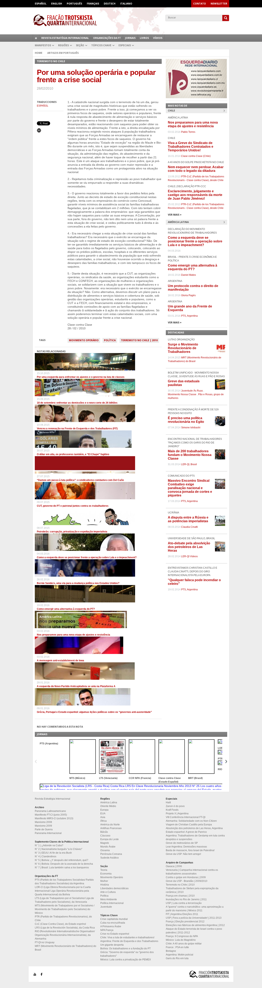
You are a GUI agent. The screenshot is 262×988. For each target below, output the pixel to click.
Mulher (104, 881)
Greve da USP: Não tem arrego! (183, 854)
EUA (102, 813)
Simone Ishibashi (190, 427)
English (56, 3)
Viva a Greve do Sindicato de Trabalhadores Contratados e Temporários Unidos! (190, 146)
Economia (106, 873)
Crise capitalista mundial (114, 919)
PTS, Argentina (189, 315)
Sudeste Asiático (109, 857)
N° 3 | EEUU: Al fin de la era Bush (53, 852)
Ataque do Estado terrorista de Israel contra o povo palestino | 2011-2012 (194, 930)
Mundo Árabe (107, 846)
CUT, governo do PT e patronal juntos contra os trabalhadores (72, 505)
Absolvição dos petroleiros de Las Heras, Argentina (194, 828)
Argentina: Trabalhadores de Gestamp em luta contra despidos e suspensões (195, 837)
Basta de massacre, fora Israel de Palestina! (190, 850)
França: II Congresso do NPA (182, 936)
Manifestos (43, 45)
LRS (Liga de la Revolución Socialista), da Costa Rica (65, 927)
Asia (102, 817)
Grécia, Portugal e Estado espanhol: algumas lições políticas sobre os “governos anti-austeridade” (94, 712)
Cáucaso (105, 835)
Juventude (106, 906)
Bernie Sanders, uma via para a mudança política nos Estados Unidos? (78, 583)
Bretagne (171, 951)
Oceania (105, 850)
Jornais (130, 38)
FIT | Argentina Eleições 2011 (182, 914)
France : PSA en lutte (177, 947)
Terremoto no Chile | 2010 (139, 340)
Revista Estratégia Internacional (65, 38)
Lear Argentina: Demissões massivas (186, 846)
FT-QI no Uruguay (44, 942)
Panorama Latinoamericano (50, 811)
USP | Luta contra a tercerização (184, 903)
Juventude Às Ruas (192, 390)
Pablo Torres (188, 132)
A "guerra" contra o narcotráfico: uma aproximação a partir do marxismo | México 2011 (195, 908)
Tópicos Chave (101, 45)
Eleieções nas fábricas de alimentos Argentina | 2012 (195, 925)
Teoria (103, 870)
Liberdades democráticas (114, 888)
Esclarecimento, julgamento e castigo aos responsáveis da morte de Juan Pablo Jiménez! (195, 194)
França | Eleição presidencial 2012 (185, 921)
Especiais (125, 45)
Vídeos (157, 38)
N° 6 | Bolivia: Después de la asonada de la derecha (64, 863)
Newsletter (219, 3)
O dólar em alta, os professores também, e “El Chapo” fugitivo (73, 454)
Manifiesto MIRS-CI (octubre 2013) (54, 818)
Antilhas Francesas (111, 828)
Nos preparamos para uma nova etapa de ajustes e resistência (73, 634)
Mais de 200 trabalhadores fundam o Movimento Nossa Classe (189, 454)
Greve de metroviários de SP (182, 843)
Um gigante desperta (112, 944)
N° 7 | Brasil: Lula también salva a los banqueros (62, 867)
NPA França (106, 930)
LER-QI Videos (189, 556)
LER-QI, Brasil (189, 464)
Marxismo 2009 (43, 825)
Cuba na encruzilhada (112, 922)
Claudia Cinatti (189, 527)
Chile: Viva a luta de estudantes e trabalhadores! (127, 937)
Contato (199, 3)
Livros (144, 38)
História (104, 884)
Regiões (63, 45)
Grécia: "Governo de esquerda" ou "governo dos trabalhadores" (127, 954)
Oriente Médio (108, 806)
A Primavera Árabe (110, 926)
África (103, 820)
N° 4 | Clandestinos (45, 856)
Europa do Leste (109, 839)
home (36, 38)
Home (38, 53)
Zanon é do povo (175, 806)
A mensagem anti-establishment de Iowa (60, 660)
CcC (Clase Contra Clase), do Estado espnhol (60, 924)
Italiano (126, 3)
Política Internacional (112, 903)
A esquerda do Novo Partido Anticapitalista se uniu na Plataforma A (76, 686)
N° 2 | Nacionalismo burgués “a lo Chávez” (58, 849)
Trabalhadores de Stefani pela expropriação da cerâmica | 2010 (192, 890)
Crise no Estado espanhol (114, 933)
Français (93, 3)
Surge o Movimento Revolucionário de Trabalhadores (183, 348)
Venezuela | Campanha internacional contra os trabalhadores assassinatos (192, 872)
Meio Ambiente (108, 899)
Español (40, 3)
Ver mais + (175, 214)
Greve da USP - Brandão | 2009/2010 (186, 881)
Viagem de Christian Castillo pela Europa (189, 824)
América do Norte (110, 824)
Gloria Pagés (188, 295)
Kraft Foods (172, 809)
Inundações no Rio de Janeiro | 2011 (186, 899)
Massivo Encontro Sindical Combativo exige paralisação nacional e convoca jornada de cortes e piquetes (190, 488)
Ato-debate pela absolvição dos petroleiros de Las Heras (189, 546)
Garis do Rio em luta (177, 958)
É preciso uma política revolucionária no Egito (186, 419)
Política (110, 340)
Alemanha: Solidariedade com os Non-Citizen (191, 820)
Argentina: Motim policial (179, 954)
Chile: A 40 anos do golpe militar (184, 943)
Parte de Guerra (44, 829)
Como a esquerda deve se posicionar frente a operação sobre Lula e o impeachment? (87, 557)
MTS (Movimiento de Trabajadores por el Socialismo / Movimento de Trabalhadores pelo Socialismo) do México (64, 909)
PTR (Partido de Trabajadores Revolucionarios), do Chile (63, 918)
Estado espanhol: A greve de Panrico (186, 831)
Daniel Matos (188, 274)
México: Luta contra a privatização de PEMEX (125, 959)
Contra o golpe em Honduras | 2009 (186, 877)
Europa (104, 809)
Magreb (104, 843)
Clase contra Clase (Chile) (196, 156)
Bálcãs (104, 831)
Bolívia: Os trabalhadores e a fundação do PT (125, 948)
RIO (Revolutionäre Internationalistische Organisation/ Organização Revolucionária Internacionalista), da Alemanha (65, 935)
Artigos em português (63, 53)
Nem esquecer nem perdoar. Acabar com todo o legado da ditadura (196, 168)
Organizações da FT (107, 38)
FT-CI (131, 20)
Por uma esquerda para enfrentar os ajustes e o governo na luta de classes (80, 377)
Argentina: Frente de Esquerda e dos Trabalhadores (129, 941)
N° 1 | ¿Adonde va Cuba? (49, 845)
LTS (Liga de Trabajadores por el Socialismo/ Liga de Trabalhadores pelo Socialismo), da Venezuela (64, 900)
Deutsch (109, 3)
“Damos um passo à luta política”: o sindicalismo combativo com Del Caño (80, 480)
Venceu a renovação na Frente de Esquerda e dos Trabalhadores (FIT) (77, 428)
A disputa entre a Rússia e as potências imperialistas (188, 519)
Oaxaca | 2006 (174, 866)
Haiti (168, 802)
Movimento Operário (84, 340)
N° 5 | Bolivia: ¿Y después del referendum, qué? (61, 860)
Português (74, 3)
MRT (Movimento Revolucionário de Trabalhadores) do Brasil (65, 948)
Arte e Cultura (108, 892)
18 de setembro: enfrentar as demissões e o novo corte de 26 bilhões (77, 402)
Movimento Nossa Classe (182, 394)
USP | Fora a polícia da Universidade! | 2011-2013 (193, 917)
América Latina (108, 802)
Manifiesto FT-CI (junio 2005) (51, 814)
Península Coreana (111, 854)
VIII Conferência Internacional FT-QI (185, 817)
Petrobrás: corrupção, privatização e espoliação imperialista (72, 531)
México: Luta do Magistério (181, 939)
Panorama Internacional (48, 833)
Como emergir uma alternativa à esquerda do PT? (66, 609)
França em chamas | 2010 (180, 895)
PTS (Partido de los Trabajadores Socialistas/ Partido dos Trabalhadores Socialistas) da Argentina (64, 881)
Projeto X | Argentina (177, 813)
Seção (80, 45)
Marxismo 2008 (43, 822)
